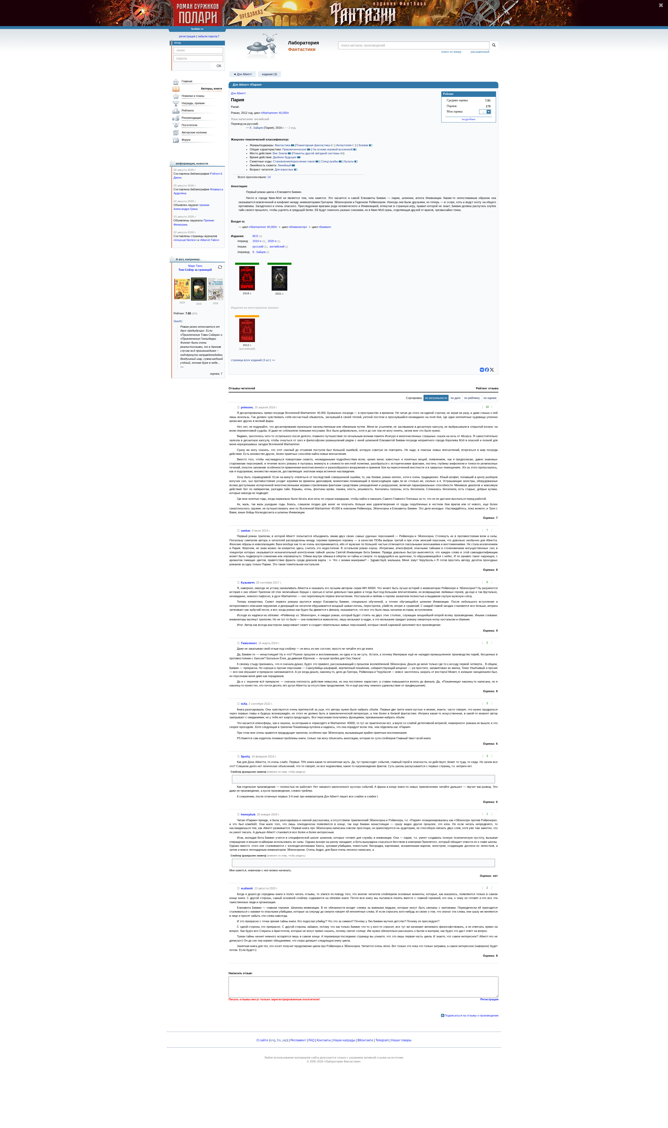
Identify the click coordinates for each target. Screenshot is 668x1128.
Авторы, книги (211, 88)
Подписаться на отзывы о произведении (471, 1015)
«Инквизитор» (298, 226)
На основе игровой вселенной (333, 149)
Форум (186, 139)
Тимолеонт (249, 643)
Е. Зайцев (256, 127)
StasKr (178, 321)
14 (269, 177)
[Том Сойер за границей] (215, 299)
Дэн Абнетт (238, 93)
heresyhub (248, 814)
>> (181, 366)
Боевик (363, 145)
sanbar (245, 530)
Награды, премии (193, 103)
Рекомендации (191, 117)
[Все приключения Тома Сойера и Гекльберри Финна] (199, 299)
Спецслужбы (329, 161)
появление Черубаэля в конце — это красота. (264, 862)
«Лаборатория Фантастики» (342, 1061)
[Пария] (247, 289)
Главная (187, 81)
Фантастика (282, 145)
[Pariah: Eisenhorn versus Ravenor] (247, 341)
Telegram (382, 1040)
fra (279, 1040)
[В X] (492, 370)
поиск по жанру (451, 51)
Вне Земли (280, 153)
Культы (349, 161)
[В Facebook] (487, 370)
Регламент (298, 1040)
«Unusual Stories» (185, 240)
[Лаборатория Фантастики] (263, 46)
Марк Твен (195, 265)
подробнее (468, 119)
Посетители (189, 125)
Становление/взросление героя (294, 161)
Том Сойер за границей (195, 269)
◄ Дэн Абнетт (242, 74)
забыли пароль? (208, 36)
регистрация (187, 36)
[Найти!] (493, 45)
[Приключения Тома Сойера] (182, 298)
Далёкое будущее (284, 157)
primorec (247, 407)
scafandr (247, 888)
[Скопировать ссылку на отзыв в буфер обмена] (238, 407)
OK (217, 66)
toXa (244, 703)
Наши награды (344, 1040)
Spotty (245, 756)
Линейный (284, 165)
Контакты (324, 1040)
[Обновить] (220, 269)
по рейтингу (472, 398)
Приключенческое (294, 149)
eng (273, 1040)
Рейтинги (188, 110)
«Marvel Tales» (209, 240)
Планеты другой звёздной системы (316, 153)
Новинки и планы (193, 95)
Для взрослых (284, 169)
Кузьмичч (247, 582)
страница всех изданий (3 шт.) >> (253, 360)
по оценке (490, 398)
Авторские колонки (194, 132)
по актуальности (436, 398)
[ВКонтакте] (482, 370)
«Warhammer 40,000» (275, 112)
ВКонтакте (365, 1040)
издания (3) (269, 74)
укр (284, 1040)
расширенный (480, 51)
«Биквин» (325, 226)
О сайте (262, 1040)
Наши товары (401, 1040)
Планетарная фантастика (313, 145)
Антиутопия (343, 145)
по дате (456, 398)
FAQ (311, 1040)
